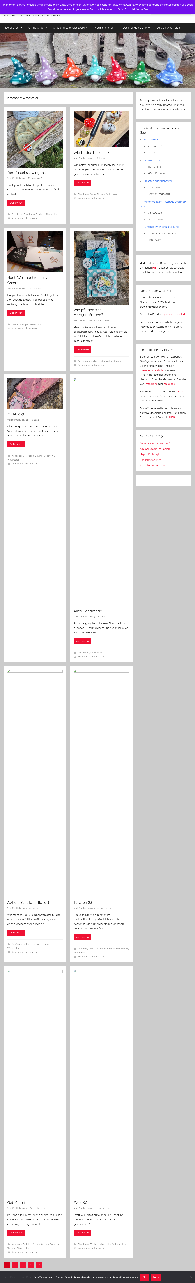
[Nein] (191, 1277)
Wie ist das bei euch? (91, 152)
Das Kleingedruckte (135, 27)
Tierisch (40, 214)
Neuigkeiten (11, 27)
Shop (93, 194)
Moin (91, 948)
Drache (39, 455)
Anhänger (83, 361)
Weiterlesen (16, 202)
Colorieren (17, 214)
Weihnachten (119, 1244)
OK (145, 1277)
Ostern (15, 324)
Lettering (82, 948)
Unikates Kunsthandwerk (158, 180)
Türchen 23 (83, 902)
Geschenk (94, 361)
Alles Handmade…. (89, 611)
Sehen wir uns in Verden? (155, 443)
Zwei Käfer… (84, 1202)
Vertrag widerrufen (168, 27)
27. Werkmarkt (151, 139)
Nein (156, 1277)
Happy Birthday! (149, 454)
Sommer (54, 1244)
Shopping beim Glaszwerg (69, 27)
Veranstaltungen (105, 27)
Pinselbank (29, 214)
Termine (36, 944)
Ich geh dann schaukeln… (154, 465)
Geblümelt (16, 1202)
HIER (155, 267)
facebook (169, 383)
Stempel (24, 324)
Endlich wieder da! (151, 459)
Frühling (27, 944)
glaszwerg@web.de (174, 314)
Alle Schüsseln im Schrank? (156, 448)
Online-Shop (35, 27)
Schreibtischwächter (117, 948)
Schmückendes (40, 1244)
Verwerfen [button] (141, 9)
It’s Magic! (15, 414)
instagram (151, 383)
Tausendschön (152, 160)
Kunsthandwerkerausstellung (161, 226)
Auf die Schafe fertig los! (28, 902)
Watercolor (51, 214)
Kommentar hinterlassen (25, 218)
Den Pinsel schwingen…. (26, 172)
